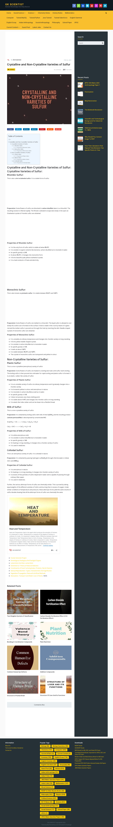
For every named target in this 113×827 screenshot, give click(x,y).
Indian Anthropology (26, 22)
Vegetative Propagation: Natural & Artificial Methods (28, 573)
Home (9, 13)
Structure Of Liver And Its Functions (52, 695)
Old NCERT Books (79, 748)
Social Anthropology (43, 22)
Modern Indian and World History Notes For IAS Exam (89, 756)
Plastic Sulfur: (18, 154)
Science (31, 13)
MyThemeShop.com (53, 824)
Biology (45, 746)
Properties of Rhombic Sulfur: (24, 147)
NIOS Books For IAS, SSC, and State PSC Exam (87, 750)
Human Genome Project (18, 558)
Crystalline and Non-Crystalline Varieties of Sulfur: (23, 142)
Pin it (43, 129)
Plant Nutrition (45, 642)
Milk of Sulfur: (18, 157)
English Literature (48, 765)
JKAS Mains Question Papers (52, 779)
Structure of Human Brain (16, 696)
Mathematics (69, 13)
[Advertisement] (39, 46)
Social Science (19, 13)
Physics (60, 794)
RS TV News (46, 802)
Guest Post (26, 27)
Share (11, 129)
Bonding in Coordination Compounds (19, 642)
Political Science (48, 798)
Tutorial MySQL (21, 18)
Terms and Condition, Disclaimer (14, 748)
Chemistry (46, 750)
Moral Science (47, 787)
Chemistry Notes (44, 13)
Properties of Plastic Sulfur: (23, 156)
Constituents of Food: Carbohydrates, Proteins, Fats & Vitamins (31, 568)
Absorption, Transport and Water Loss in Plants (26, 576)
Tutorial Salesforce (60, 18)
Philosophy (56, 22)
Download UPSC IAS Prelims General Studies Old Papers (90, 763)
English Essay (11, 22)
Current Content (12, 27)
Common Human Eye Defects (17, 672)
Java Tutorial (47, 18)
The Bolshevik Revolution (93, 110)
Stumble (59, 129)
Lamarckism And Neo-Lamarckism (22, 563)
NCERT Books (78, 745)
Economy (46, 757)
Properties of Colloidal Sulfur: (23, 162)
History (59, 768)
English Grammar (76, 18)
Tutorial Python (34, 18)
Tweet (27, 129)
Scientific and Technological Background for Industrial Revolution (94, 121)
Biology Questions (60, 746)
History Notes (57, 13)
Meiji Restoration (91, 101)
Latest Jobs (37, 27)
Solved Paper (67, 22)
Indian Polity (46, 776)
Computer (10, 18)
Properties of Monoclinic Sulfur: (24, 150)
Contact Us (47, 27)
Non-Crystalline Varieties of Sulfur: (21, 152)
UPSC (76, 22)
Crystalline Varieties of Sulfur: (20, 144)
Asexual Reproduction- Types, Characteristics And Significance (31, 571)
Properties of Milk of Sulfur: (23, 159)
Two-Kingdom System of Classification (20, 616)
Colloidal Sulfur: (19, 161)
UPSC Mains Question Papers (52, 817)
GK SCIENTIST (14, 4)
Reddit (51, 129)
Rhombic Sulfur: (19, 145)
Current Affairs (47, 753)
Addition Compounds (47, 672)
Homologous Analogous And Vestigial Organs (26, 560)
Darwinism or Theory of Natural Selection (24, 566)
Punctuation (89, 92)
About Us (7, 745)
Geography (65, 765)
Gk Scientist (17, 60)
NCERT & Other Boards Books (52, 791)
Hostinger (69, 824)
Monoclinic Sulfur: (19, 149)
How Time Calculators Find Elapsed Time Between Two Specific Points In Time (94, 148)
